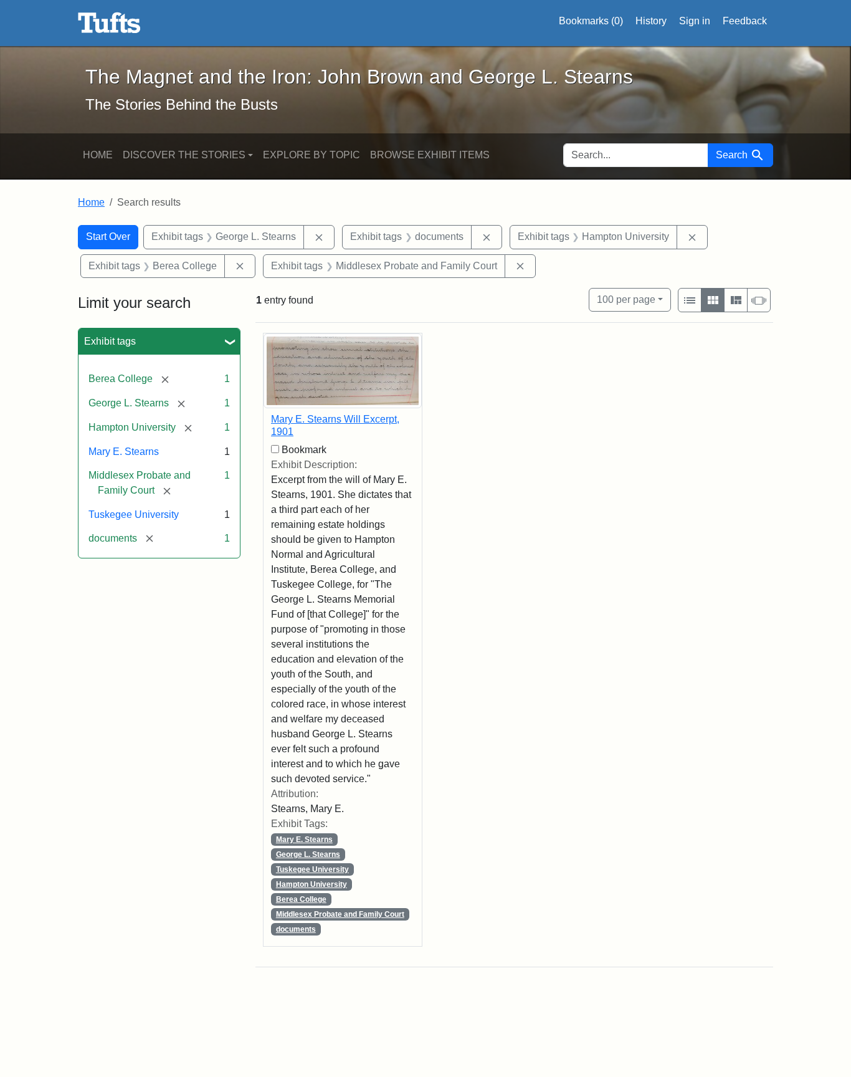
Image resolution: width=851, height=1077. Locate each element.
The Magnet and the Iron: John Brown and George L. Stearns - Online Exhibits (109, 23)
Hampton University (311, 884)
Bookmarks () (591, 21)
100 (626, 299)
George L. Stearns (308, 854)
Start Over (108, 236)
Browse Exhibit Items (430, 155)
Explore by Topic (311, 155)
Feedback (745, 21)
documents (296, 929)
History (651, 21)
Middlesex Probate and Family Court (340, 914)
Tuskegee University (133, 514)
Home (98, 155)
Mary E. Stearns (123, 451)
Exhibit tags (110, 341)
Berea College (301, 899)
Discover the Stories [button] (184, 155)
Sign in (694, 21)
